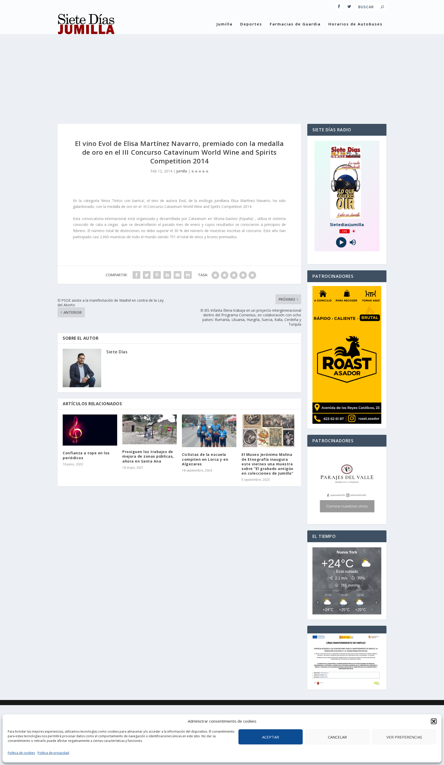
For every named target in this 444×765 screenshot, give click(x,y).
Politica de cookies (21, 753)
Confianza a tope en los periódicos (86, 455)
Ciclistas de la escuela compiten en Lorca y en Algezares (205, 459)
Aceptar (270, 737)
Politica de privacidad (53, 753)
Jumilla (225, 24)
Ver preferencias (404, 737)
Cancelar (337, 737)
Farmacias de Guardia (295, 24)
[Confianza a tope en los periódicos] (90, 430)
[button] (433, 721)
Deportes (251, 24)
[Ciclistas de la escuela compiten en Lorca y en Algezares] (209, 430)
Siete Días (116, 352)
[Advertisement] (222, 75)
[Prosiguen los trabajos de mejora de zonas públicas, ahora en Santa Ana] (149, 429)
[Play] (341, 242)
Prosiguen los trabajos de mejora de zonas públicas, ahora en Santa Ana (148, 456)
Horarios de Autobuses (355, 24)
